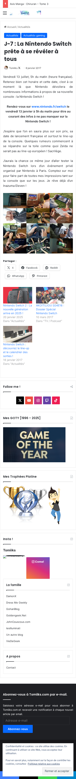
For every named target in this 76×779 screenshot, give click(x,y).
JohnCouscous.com (18, 621)
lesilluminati (13, 628)
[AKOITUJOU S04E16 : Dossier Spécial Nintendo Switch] (50, 295)
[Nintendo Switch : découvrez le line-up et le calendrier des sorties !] (17, 334)
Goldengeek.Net (16, 615)
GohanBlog (12, 609)
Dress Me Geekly (16, 602)
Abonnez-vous (18, 729)
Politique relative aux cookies (44, 763)
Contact (11, 667)
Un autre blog (14, 634)
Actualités (24, 26)
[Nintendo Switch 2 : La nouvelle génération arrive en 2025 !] (17, 295)
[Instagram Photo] (14, 566)
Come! (39, 561)
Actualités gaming (34, 35)
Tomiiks (13, 68)
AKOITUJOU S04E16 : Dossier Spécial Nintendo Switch (50, 309)
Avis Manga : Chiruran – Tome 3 (29, 3)
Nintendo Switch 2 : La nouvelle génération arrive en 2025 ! (17, 309)
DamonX (11, 596)
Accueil (11, 26)
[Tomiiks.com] (25, 13)
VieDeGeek (13, 641)
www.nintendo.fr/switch (49, 106)
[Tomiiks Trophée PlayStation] (34, 523)
